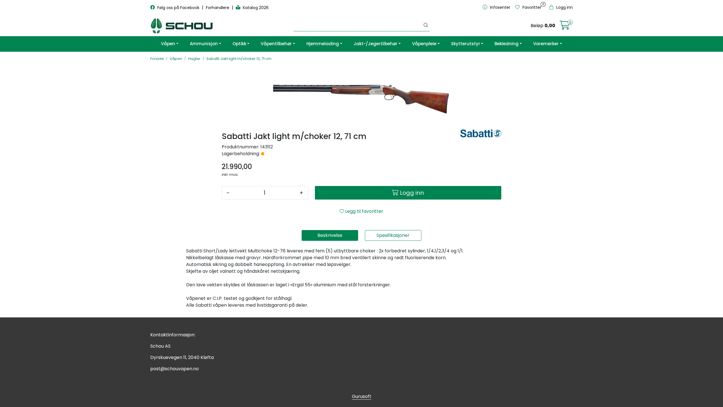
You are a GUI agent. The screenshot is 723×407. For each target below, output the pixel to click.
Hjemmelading (322, 44)
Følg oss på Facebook (178, 7)
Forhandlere (218, 7)
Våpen (168, 44)
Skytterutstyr (465, 44)
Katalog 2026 (255, 7)
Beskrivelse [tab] (329, 235)
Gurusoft (361, 396)
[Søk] (426, 25)
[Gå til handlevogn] (565, 27)
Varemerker (546, 44)
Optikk (239, 44)
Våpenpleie (424, 44)
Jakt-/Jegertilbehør (375, 44)
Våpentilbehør (276, 44)
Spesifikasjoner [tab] (393, 235)
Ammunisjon (204, 44)
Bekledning (507, 44)
